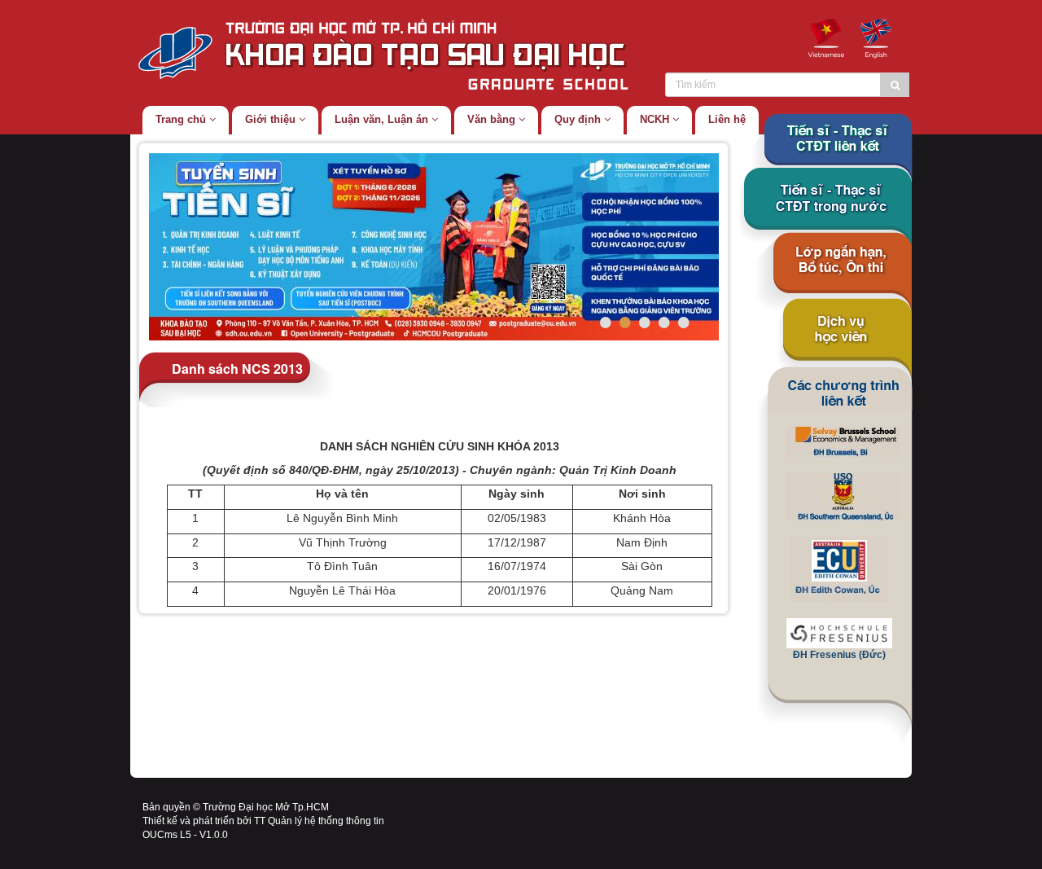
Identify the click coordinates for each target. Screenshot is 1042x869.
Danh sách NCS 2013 (237, 367)
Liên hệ (727, 119)
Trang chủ (182, 119)
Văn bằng (493, 119)
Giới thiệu (272, 119)
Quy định (579, 119)
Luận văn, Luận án (383, 119)
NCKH (656, 119)
